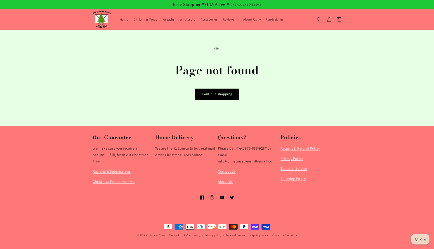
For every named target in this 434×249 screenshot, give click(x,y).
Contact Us (227, 171)
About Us (225, 181)
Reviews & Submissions (112, 171)
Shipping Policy (293, 178)
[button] (230, 19)
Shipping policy (258, 235)
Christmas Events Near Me (113, 181)
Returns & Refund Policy (300, 148)
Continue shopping (217, 94)
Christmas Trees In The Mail (162, 235)
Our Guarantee (112, 137)
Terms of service (235, 235)
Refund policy (192, 235)
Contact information (284, 235)
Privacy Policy (292, 158)
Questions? (232, 137)
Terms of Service (294, 168)
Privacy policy (213, 235)
